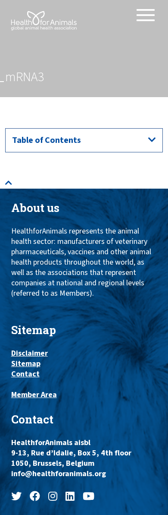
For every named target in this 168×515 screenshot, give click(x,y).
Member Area (34, 395)
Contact (25, 374)
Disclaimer (29, 353)
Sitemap (25, 364)
